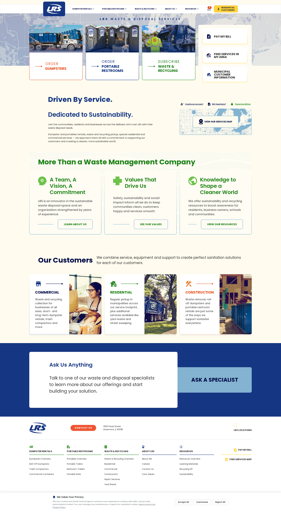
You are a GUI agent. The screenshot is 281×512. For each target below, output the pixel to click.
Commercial (110, 469)
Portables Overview (76, 458)
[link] (65, 304)
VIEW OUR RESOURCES (222, 224)
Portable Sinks (74, 474)
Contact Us (83, 427)
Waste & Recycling (145, 9)
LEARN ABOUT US (75, 224)
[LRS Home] (54, 9)
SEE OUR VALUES (151, 224)
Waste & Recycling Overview (119, 458)
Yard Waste (110, 484)
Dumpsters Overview (40, 458)
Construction (111, 474)
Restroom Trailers (76, 469)
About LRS (147, 458)
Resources (190, 9)
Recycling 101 (186, 469)
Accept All (183, 502)
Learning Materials (189, 463)
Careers (146, 463)
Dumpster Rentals (82, 9)
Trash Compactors (39, 469)
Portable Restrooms (113, 9)
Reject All (220, 502)
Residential (109, 463)
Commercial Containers (41, 474)
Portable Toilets (75, 463)
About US (170, 9)
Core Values (148, 474)
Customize (202, 502)
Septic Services (112, 479)
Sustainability (186, 474)
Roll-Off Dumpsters (39, 463)
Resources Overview (190, 458)
